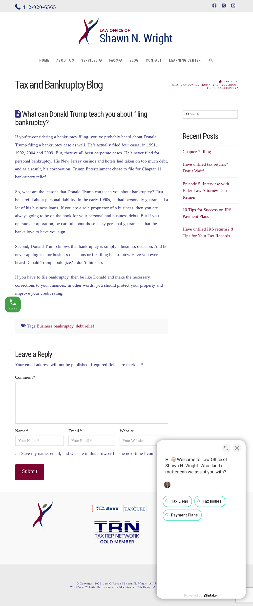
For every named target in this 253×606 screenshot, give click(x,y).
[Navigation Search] (210, 60)
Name (21, 430)
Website (127, 430)
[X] (225, 5)
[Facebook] (215, 5)
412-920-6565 (38, 7)
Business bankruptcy (55, 326)
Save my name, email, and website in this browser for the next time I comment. (93, 453)
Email (75, 430)
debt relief (85, 326)
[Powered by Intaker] (211, 595)
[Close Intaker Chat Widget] (237, 448)
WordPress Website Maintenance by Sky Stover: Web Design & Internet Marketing (126, 586)
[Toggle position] (226, 448)
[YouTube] (234, 5)
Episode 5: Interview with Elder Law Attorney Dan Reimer (206, 190)
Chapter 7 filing (197, 151)
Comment (25, 377)
